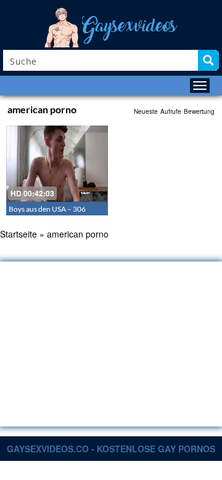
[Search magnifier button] (208, 60)
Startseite (18, 234)
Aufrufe (170, 111)
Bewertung (199, 111)
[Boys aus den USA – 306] (57, 164)
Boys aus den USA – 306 (47, 209)
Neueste (146, 111)
